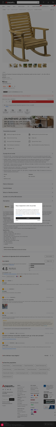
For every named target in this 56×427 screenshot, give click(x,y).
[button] (2, 424)
